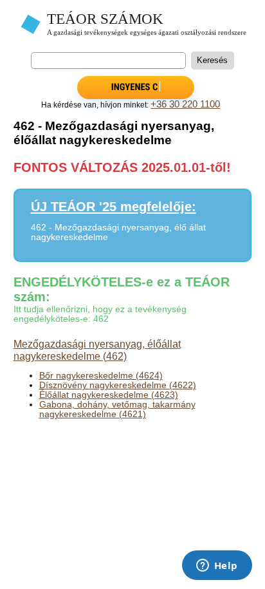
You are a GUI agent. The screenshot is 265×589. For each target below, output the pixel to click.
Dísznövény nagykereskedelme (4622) (117, 385)
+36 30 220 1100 (185, 104)
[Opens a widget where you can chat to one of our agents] (216, 566)
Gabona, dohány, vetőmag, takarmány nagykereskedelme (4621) (117, 409)
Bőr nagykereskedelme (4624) (101, 375)
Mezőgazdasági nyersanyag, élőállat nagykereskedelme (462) (97, 350)
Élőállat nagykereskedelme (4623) (108, 395)
